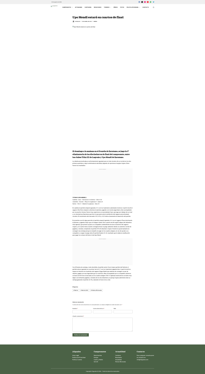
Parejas (96, 357)
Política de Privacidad (78, 357)
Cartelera (88, 7)
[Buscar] (153, 7)
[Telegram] (153, 2)
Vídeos (115, 7)
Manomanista (98, 355)
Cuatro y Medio (98, 360)
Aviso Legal (75, 355)
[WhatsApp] (150, 2)
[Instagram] (145, 2)
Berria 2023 (84, 290)
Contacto (145, 7)
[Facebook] (139, 2)
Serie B (96, 362)
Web (115, 308)
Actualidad (78, 7)
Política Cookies (77, 360)
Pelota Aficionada (132, 7)
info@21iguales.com (142, 360)
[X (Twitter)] (142, 2)
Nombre (75, 308)
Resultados (97, 7)
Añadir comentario (78, 316)
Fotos (122, 7)
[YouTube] (148, 2)
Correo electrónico (98, 308)
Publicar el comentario (80, 335)
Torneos (106, 7)
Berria (95, 21)
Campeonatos (66, 7)
